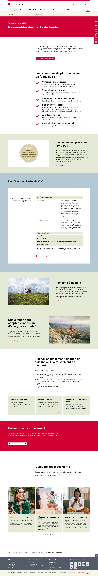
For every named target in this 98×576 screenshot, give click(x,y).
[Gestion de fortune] (59, 412)
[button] (59, 197)
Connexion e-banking (78, 5)
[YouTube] (75, 567)
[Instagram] (83, 564)
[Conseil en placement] (31, 412)
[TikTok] (87, 564)
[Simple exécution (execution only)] (86, 412)
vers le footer (96, 555)
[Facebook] (79, 564)
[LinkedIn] (71, 564)
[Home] (9, 552)
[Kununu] (75, 564)
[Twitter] (71, 567)
